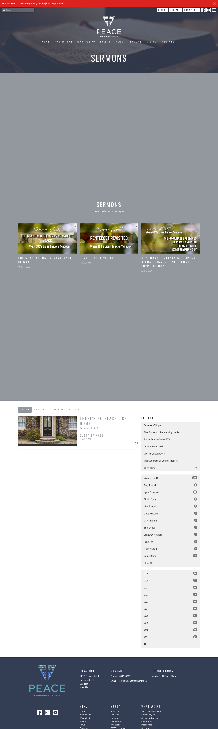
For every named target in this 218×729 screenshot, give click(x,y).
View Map (84, 687)
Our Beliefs (116, 721)
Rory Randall (170, 485)
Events (105, 41)
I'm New (114, 718)
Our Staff (115, 714)
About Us (115, 711)
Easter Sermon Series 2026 (157, 439)
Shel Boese (170, 527)
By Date (25, 409)
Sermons (135, 41)
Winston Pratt (170, 478)
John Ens (170, 541)
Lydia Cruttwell (170, 492)
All (145, 644)
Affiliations (115, 724)
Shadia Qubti (170, 499)
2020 (170, 615)
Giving (152, 41)
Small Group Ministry (151, 711)
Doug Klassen (170, 513)
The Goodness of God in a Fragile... (161, 460)
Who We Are (63, 41)
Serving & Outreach (150, 718)
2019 (170, 622)
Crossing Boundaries (154, 453)
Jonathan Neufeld (170, 534)
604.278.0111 (191, 10)
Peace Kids (146, 724)
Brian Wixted (170, 548)
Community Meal (149, 714)
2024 (170, 587)
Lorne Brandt (170, 555)
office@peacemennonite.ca (133, 680)
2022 (170, 601)
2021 (170, 608)
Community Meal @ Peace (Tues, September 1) (42, 3)
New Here (169, 41)
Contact (175, 10)
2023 (170, 594)
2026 (170, 573)
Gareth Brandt (170, 520)
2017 (170, 637)
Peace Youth (147, 721)
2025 (170, 580)
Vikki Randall (170, 506)
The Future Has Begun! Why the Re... (162, 432)
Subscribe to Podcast (65, 409)
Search (162, 10)
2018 (170, 630)
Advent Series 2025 (153, 446)
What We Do (86, 41)
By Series (40, 409)
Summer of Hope (152, 425)
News (120, 41)
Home (46, 41)
